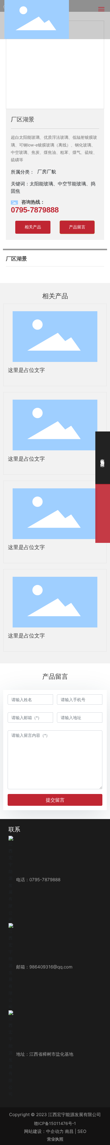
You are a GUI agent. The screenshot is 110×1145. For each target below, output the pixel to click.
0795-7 (37, 879)
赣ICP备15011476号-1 (55, 1123)
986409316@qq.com (50, 967)
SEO (81, 1131)
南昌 (69, 1131)
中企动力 (55, 1131)
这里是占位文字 (26, 370)
